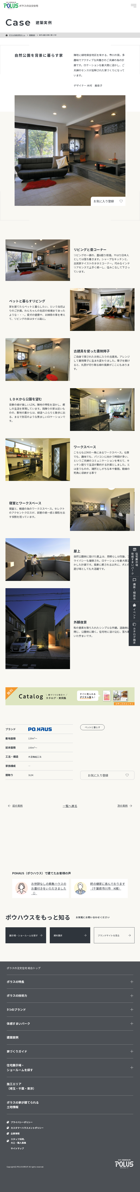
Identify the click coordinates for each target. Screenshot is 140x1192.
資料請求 (58, 935)
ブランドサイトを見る (109, 935)
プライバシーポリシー (22, 1122)
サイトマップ (17, 1148)
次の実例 (122, 805)
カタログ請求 (134, 635)
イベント (134, 613)
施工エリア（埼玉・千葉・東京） (21, 1086)
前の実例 (17, 805)
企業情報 (15, 1133)
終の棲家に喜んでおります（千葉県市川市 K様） (107, 886)
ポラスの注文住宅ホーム (17, 35)
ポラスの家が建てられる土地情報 (23, 1104)
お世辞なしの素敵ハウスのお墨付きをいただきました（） (48, 888)
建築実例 (32, 35)
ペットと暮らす (92, 727)
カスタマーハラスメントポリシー (27, 1127)
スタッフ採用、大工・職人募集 (18, 1140)
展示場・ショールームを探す (23, 935)
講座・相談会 (134, 591)
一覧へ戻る (70, 806)
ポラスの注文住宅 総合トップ (23, 968)
